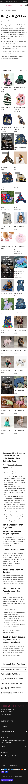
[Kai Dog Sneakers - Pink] (7, 238)
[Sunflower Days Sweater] (20, 158)
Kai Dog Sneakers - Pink (7, 246)
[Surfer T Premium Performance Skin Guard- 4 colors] (20, 262)
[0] (26, 5)
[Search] (23, 5)
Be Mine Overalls (18, 206)
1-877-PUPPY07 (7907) (6, 714)
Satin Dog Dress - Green (20, 87)
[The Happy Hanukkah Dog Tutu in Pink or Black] (20, 238)
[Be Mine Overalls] (20, 197)
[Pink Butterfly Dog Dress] (7, 79)
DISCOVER (4, 726)
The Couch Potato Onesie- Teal (6, 431)
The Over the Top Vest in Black (20, 351)
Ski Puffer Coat (5, 206)
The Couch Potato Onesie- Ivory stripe (19, 431)
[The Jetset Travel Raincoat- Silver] (20, 362)
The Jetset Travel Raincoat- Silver (19, 371)
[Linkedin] (16, 756)
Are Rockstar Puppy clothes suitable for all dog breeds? (12, 693)
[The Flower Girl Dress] (7, 304)
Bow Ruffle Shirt (5, 226)
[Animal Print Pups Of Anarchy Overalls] (7, 158)
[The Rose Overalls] (20, 285)
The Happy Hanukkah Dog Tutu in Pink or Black (19, 248)
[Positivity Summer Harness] (7, 178)
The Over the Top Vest (7, 370)
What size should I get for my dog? (11, 669)
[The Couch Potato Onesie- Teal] (7, 422)
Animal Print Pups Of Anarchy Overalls (6, 166)
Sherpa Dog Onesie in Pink (6, 351)
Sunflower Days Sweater (18, 166)
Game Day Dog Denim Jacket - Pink (19, 108)
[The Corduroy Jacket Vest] (20, 322)
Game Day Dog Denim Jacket (6, 128)
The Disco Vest (5, 330)
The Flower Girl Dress (7, 312)
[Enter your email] (25, 746)
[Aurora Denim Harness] (20, 139)
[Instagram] (9, 756)
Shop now (5, 655)
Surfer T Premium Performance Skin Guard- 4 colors (19, 271)
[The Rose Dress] (20, 304)
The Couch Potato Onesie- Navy (19, 391)
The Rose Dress (18, 312)
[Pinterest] (13, 756)
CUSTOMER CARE (7, 721)
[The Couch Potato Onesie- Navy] (20, 382)
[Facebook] (2, 756)
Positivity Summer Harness (6, 186)
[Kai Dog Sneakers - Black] (20, 218)
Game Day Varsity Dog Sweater (19, 128)
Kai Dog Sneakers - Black (19, 227)
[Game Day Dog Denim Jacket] (7, 119)
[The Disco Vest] (7, 322)
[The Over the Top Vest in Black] (20, 342)
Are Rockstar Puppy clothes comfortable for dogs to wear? (10, 674)
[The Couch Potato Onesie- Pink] (20, 402)
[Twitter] (6, 756)
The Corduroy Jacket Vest (20, 331)
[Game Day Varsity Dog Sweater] (20, 119)
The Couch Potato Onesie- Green (6, 411)
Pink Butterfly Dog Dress (6, 88)
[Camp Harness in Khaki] (20, 178)
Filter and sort (7, 70)
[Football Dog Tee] (7, 99)
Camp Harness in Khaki (20, 186)
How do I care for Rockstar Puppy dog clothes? (11, 688)
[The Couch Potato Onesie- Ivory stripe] (20, 422)
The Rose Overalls (19, 293)
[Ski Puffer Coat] (7, 197)
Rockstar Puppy (8, 597)
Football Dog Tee (5, 107)
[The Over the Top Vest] (7, 362)
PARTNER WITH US (7, 732)
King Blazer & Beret (6, 293)
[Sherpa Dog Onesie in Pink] (7, 342)
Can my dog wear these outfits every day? (12, 679)
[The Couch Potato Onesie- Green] (7, 402)
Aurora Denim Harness (20, 147)
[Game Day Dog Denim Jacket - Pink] (20, 99)
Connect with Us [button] (5, 752)
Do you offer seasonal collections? (12, 683)
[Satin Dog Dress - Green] (20, 79)
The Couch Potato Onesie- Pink (19, 411)
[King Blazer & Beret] (7, 285)
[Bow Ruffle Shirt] (7, 218)
